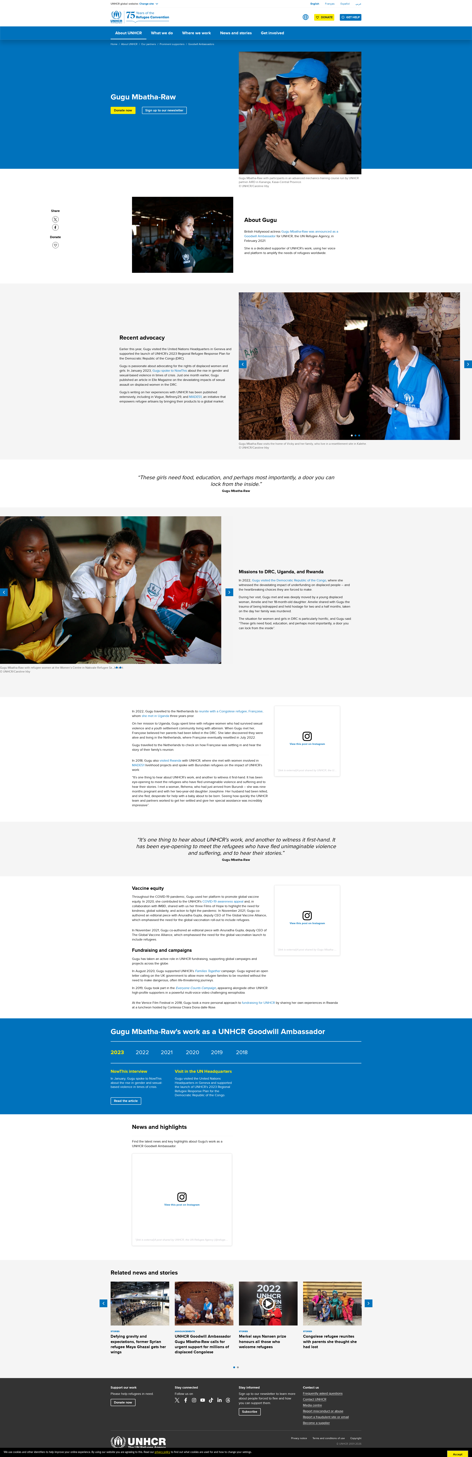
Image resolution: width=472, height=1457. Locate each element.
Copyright (355, 1438)
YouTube (202, 1400)
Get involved (272, 33)
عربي (358, 4)
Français (330, 4)
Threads (228, 1400)
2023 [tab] (117, 1052)
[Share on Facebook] (55, 227)
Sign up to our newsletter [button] (164, 110)
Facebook (185, 1400)
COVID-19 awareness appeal (222, 901)
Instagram (194, 1400)
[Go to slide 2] (239, 1368)
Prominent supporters (172, 44)
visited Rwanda (170, 760)
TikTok (211, 1400)
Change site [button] (146, 4)
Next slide (468, 364)
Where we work (196, 33)
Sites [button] (306, 17)
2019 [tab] (217, 1052)
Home (114, 44)
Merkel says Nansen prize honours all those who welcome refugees (262, 1341)
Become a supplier (316, 1423)
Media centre (312, 1405)
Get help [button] (353, 17)
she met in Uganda (155, 715)
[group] (140, 1087)
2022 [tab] (142, 1052)
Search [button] (294, 17)
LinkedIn (219, 1400)
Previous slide (243, 364)
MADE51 (195, 396)
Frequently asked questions (323, 1393)
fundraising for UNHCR (258, 1002)
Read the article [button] (127, 1100)
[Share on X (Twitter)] (55, 219)
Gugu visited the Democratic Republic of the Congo (289, 580)
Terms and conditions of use (329, 1438)
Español (345, 4)
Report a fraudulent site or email (326, 1417)
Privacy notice (299, 1438)
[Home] (136, 17)
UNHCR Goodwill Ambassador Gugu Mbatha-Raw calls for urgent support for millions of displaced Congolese (203, 1344)
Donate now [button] (123, 110)
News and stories (236, 33)
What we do (162, 33)
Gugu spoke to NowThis (169, 370)
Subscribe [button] (249, 1411)
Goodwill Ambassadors (201, 44)
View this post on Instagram (307, 743)
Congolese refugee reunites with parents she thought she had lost (330, 1341)
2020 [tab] (192, 1052)
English (314, 4)
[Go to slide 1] (235, 1368)
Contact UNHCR (314, 1399)
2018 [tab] (242, 1052)
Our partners (148, 44)
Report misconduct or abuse (323, 1411)
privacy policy (162, 1452)
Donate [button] (327, 17)
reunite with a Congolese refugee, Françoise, (231, 711)
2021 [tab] (167, 1052)
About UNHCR (128, 33)
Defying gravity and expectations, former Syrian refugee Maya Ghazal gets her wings (138, 1344)
